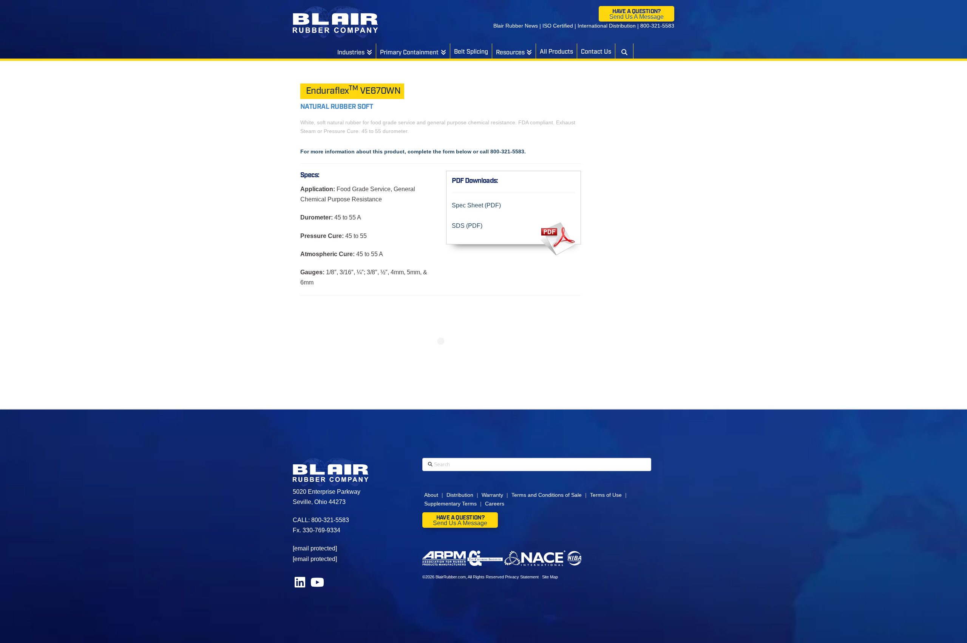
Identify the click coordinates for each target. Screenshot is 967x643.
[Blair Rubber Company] (335, 22)
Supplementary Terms (450, 504)
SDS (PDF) (467, 226)
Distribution (459, 495)
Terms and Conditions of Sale (546, 495)
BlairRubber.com (451, 577)
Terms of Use (606, 495)
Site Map (550, 577)
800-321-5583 (657, 26)
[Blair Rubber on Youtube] (317, 585)
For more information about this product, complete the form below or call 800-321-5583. (413, 151)
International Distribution (607, 26)
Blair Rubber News (515, 26)
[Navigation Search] (624, 51)
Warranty (492, 495)
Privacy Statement (522, 577)
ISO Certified (557, 26)
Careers (494, 504)
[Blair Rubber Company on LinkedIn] (301, 585)
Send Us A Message (636, 17)
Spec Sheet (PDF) (476, 205)
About (431, 495)
